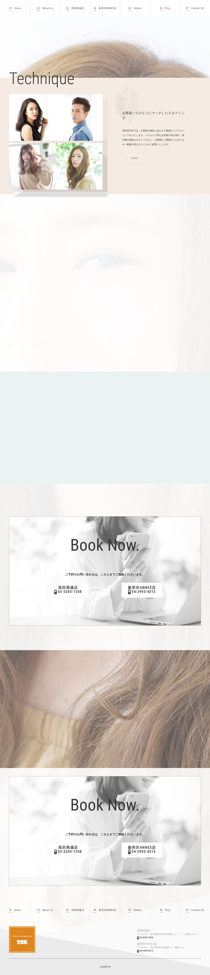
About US (159, 451)
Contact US (195, 8)
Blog (165, 8)
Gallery (135, 8)
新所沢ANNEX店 (105, 8)
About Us (45, 8)
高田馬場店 (75, 8)
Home (15, 8)
